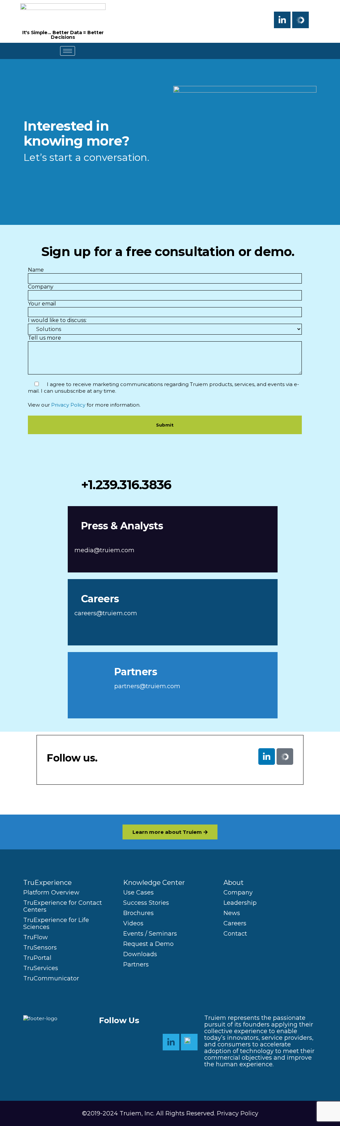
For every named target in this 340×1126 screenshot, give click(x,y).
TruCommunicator (51, 978)
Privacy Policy (68, 405)
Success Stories (146, 902)
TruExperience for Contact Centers (62, 906)
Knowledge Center (154, 883)
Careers (234, 923)
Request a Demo (148, 944)
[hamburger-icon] (67, 51)
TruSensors (40, 947)
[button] (318, 18)
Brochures (138, 913)
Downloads (140, 954)
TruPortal (37, 957)
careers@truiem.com (105, 613)
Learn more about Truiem (167, 832)
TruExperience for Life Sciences (56, 923)
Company (238, 892)
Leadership (240, 902)
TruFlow (35, 937)
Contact (235, 933)
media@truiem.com (104, 550)
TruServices (40, 968)
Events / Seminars (150, 933)
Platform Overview (51, 892)
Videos (133, 923)
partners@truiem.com (147, 686)
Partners (136, 964)
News (231, 913)
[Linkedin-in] (282, 20)
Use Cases (138, 892)
